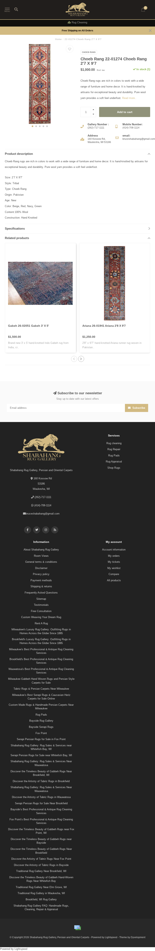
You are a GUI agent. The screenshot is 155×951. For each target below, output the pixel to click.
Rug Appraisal (114, 461)
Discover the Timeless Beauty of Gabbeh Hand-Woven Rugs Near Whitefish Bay (41, 879)
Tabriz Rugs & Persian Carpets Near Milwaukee (41, 688)
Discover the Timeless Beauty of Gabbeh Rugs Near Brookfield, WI (41, 773)
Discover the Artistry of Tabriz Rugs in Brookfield (41, 781)
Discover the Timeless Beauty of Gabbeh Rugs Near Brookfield (41, 850)
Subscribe (138, 407)
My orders (114, 555)
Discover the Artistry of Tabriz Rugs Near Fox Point (41, 858)
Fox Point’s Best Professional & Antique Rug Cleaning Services (41, 821)
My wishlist (113, 568)
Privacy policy (41, 574)
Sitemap (41, 598)
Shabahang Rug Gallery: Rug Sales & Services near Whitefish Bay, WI (41, 747)
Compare (114, 574)
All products (114, 580)
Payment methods (41, 580)
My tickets (114, 561)
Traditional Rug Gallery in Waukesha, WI (41, 893)
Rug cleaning (113, 443)
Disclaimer (41, 568)
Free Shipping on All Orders (77, 30)
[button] (32, 126)
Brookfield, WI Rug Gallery (41, 899)
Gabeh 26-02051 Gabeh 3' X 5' (28, 325)
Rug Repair (113, 449)
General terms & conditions (41, 561)
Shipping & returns (41, 586)
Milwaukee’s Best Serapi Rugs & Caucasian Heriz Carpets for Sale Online (41, 696)
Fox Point (41, 733)
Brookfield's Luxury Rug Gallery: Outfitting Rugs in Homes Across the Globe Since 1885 (41, 641)
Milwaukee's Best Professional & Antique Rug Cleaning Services (41, 651)
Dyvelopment (138, 937)
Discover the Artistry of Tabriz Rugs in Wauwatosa (41, 797)
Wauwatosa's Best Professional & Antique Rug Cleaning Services (41, 671)
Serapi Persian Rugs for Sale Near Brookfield (41, 803)
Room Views (41, 555)
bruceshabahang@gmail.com (43, 513)
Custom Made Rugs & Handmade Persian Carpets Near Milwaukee (41, 706)
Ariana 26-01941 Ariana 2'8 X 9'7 (104, 325)
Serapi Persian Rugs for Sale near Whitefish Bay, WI (41, 755)
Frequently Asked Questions (41, 592)
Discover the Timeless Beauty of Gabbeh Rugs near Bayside (41, 841)
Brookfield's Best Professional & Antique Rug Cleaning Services (41, 661)
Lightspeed (111, 937)
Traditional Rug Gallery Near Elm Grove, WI (41, 887)
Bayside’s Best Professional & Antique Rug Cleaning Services (41, 811)
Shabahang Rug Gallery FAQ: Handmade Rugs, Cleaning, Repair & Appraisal (41, 907)
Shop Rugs (113, 467)
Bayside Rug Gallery (41, 720)
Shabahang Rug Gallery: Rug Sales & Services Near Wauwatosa (41, 763)
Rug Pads (114, 455)
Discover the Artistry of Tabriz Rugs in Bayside (41, 865)
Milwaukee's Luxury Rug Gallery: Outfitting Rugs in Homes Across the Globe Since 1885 (41, 631)
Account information (114, 549)
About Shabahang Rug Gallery (41, 549)
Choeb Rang (89, 52)
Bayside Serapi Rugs (41, 726)
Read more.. (129, 98)
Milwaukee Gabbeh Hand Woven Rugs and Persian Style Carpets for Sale (41, 680)
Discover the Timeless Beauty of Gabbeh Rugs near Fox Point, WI (41, 831)
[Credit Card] (77, 928)
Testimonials (41, 604)
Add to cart (124, 112)
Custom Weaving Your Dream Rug (41, 617)
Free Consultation (41, 611)
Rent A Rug (41, 623)
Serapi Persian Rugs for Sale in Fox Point (41, 739)
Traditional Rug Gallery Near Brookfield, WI (41, 871)
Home (58, 39)
